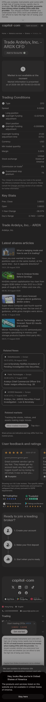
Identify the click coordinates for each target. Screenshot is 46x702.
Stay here (23, 696)
